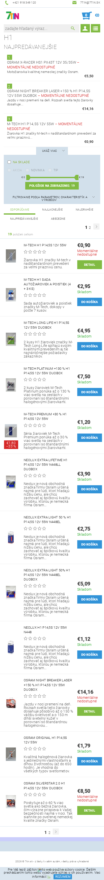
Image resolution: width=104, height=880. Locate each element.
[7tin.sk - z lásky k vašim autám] (13, 15)
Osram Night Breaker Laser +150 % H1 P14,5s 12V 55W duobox (48, 684)
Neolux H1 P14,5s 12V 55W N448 (45, 630)
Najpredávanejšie (24, 218)
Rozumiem (62, 876)
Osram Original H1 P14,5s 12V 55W (45, 740)
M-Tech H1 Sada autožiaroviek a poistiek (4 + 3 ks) (47, 284)
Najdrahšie (84, 209)
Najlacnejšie (52, 209)
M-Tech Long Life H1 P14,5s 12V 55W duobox (46, 325)
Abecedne (58, 218)
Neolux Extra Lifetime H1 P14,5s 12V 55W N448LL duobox (46, 464)
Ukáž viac (49, 151)
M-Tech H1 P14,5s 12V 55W (45, 245)
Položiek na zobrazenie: (52, 186)
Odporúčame (19, 209)
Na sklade (21, 162)
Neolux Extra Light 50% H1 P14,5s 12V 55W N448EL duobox (47, 574)
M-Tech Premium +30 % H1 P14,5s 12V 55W (45, 416)
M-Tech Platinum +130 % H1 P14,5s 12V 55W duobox (47, 371)
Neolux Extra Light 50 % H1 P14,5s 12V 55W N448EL (47, 519)
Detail (89, 265)
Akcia (17, 170)
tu (48, 876)
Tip (56, 170)
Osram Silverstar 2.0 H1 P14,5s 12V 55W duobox (44, 785)
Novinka (38, 170)
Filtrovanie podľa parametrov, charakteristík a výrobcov (50, 199)
